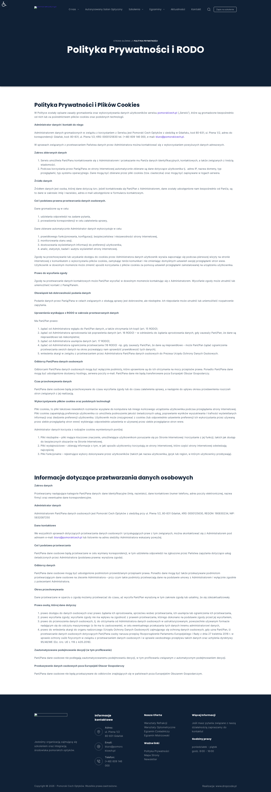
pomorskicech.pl (167, 112)
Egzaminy (155, 9)
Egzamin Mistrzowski (156, 735)
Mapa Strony (151, 755)
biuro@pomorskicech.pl (170, 136)
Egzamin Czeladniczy (157, 731)
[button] (4, 4)
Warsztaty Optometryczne (159, 727)
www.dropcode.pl (226, 786)
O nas (72, 9)
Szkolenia (134, 9)
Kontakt (196, 9)
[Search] (208, 9)
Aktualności (178, 9)
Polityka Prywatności (156, 751)
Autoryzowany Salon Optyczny (103, 9)
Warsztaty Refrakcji (155, 723)
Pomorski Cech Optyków (70, 785)
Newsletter (150, 759)
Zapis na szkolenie (225, 9)
